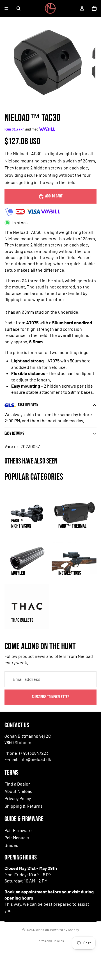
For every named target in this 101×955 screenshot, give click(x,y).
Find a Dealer (17, 783)
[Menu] (6, 8)
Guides (11, 845)
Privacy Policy (17, 798)
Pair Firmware (18, 830)
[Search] (18, 8)
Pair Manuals (16, 837)
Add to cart (54, 196)
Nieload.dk (41, 929)
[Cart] (94, 8)
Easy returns (14, 433)
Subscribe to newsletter (50, 696)
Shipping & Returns (23, 806)
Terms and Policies (50, 941)
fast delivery (28, 405)
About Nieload (18, 791)
